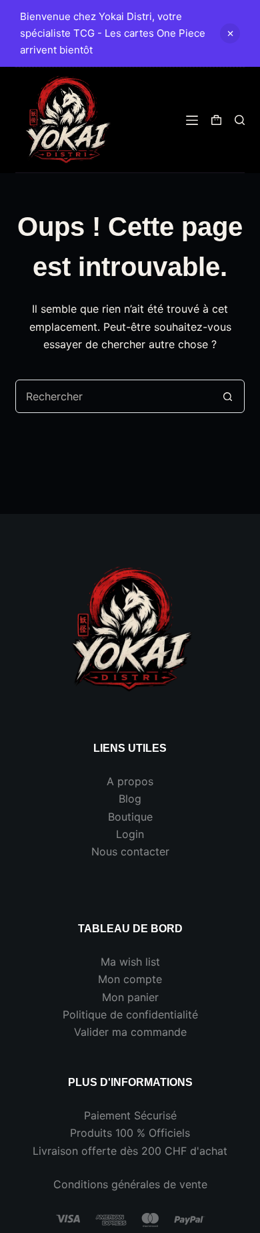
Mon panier (130, 997)
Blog (130, 798)
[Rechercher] (240, 120)
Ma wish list (130, 961)
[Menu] (192, 120)
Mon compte (130, 979)
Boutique (130, 816)
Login (130, 834)
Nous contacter (130, 851)
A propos (130, 781)
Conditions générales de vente (130, 1184)
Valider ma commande (130, 1032)
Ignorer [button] (230, 33)
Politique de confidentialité (130, 1014)
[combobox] (113, 396)
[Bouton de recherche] (228, 396)
